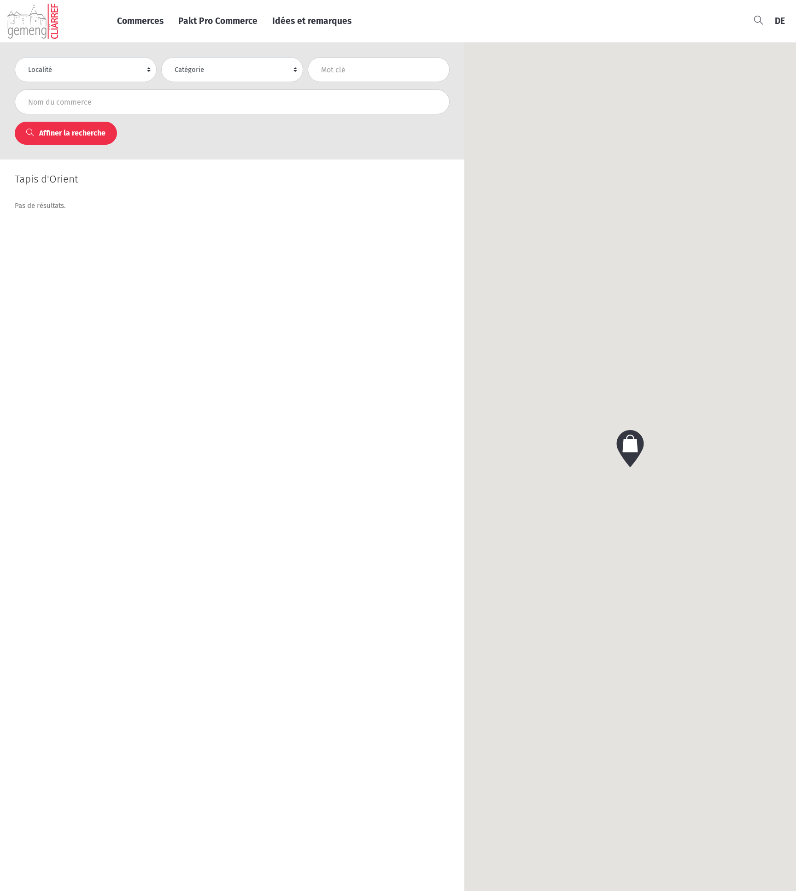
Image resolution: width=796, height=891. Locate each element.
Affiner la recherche (71, 133)
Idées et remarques (311, 21)
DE (780, 21)
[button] (630, 448)
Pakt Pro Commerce (218, 21)
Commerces (140, 21)
